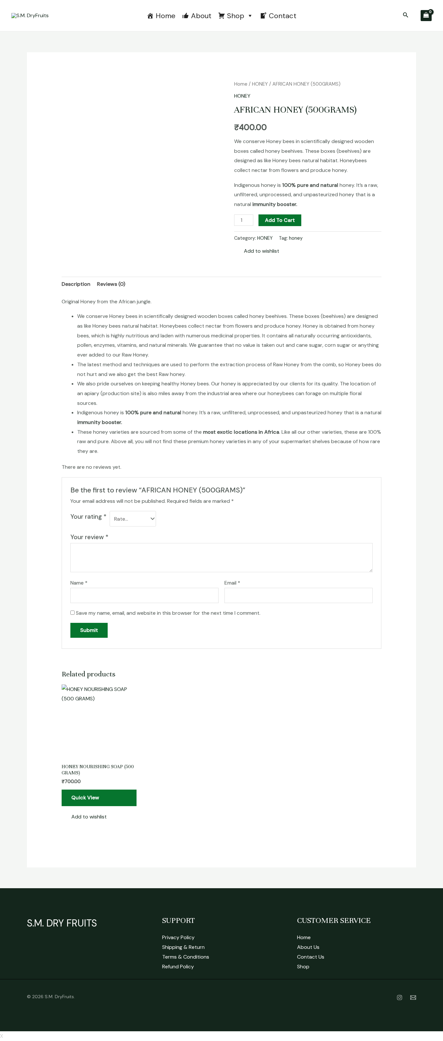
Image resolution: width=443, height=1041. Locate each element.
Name (79, 582)
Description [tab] (76, 284)
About (201, 16)
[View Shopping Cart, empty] (426, 15)
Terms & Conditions (185, 956)
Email (232, 582)
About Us (308, 947)
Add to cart (280, 220)
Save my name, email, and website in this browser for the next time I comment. (168, 613)
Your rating (88, 517)
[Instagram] (399, 997)
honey (296, 238)
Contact (282, 16)
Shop (235, 16)
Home (165, 16)
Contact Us (310, 956)
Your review (89, 537)
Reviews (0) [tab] (111, 284)
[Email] (413, 997)
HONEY (260, 84)
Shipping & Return (183, 947)
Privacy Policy (178, 937)
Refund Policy (178, 966)
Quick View (85, 797)
